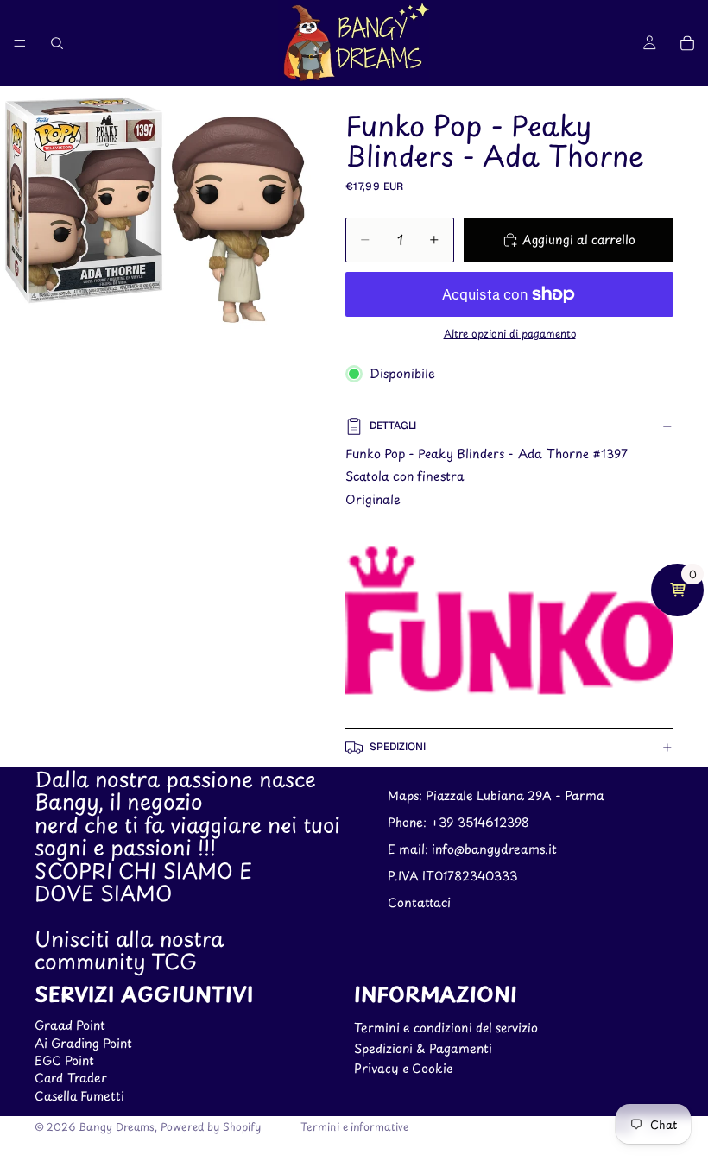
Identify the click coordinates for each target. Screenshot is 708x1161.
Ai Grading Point (83, 1043)
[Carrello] (687, 43)
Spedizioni (398, 747)
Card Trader (71, 1078)
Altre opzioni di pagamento (510, 333)
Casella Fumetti (79, 1096)
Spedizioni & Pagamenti (423, 1048)
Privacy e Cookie (403, 1068)
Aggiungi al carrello (578, 239)
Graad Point (70, 1025)
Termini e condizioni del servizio (446, 1028)
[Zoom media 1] (155, 212)
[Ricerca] (57, 43)
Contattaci (419, 902)
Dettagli (393, 425)
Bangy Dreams (117, 1126)
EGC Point (64, 1060)
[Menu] (20, 43)
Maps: (407, 795)
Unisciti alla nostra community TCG (129, 949)
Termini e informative (354, 1126)
